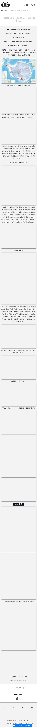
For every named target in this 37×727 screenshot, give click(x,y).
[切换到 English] (24, 5)
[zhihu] (14, 707)
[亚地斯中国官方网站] (5, 4)
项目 (6, 10)
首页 (2, 10)
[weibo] (23, 707)
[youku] (4, 707)
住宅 (10, 10)
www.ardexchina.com (20, 680)
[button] (32, 5)
